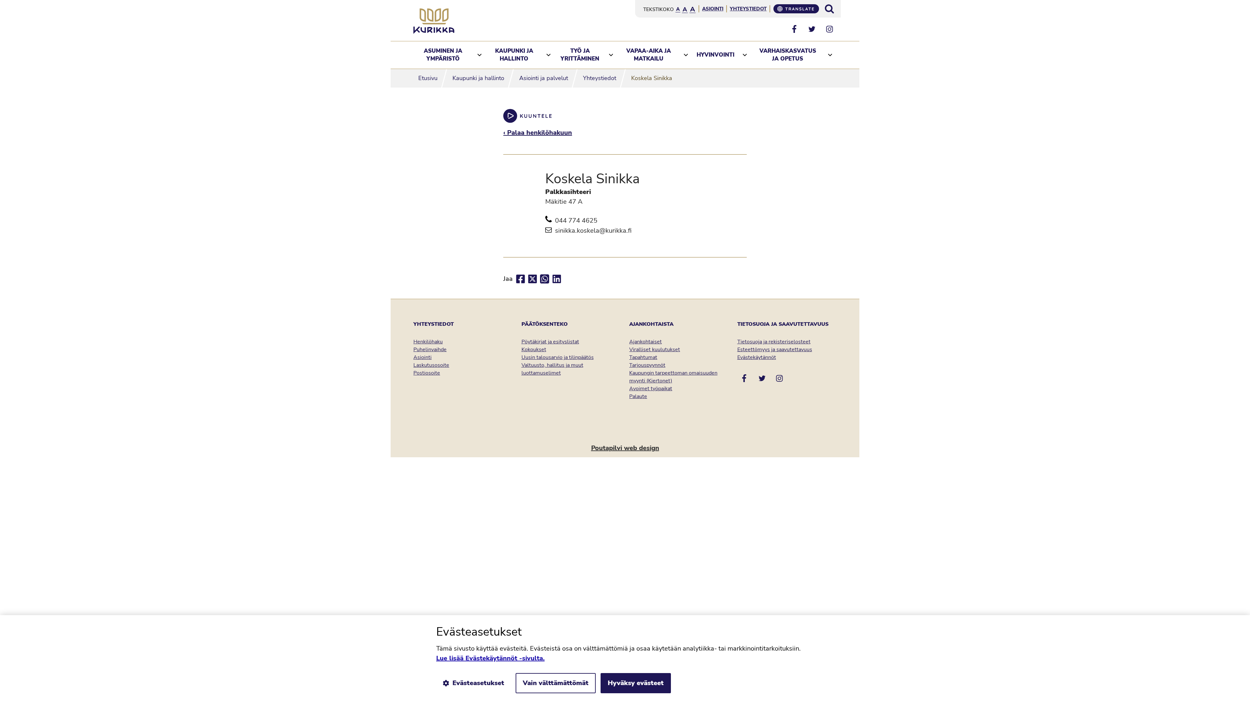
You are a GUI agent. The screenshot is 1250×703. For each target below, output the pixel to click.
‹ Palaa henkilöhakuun (537, 132)
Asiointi (712, 9)
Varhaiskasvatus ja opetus (787, 54)
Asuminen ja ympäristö (443, 54)
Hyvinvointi (715, 55)
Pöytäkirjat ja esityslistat (550, 341)
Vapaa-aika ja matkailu (648, 54)
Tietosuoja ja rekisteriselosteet (774, 341)
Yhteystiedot (748, 9)
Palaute (638, 396)
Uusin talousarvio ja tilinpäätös (557, 357)
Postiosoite (426, 373)
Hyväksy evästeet (636, 683)
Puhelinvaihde (430, 349)
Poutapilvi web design (625, 448)
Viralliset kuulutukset (654, 349)
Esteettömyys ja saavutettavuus (774, 349)
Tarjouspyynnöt (647, 365)
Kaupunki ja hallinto (514, 54)
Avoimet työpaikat (650, 388)
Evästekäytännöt (756, 357)
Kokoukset (533, 349)
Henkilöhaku (428, 341)
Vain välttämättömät (556, 683)
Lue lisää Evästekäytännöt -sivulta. (490, 658)
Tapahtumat (643, 357)
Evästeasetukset (478, 683)
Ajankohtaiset (645, 341)
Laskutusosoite (431, 365)
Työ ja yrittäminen (580, 54)
